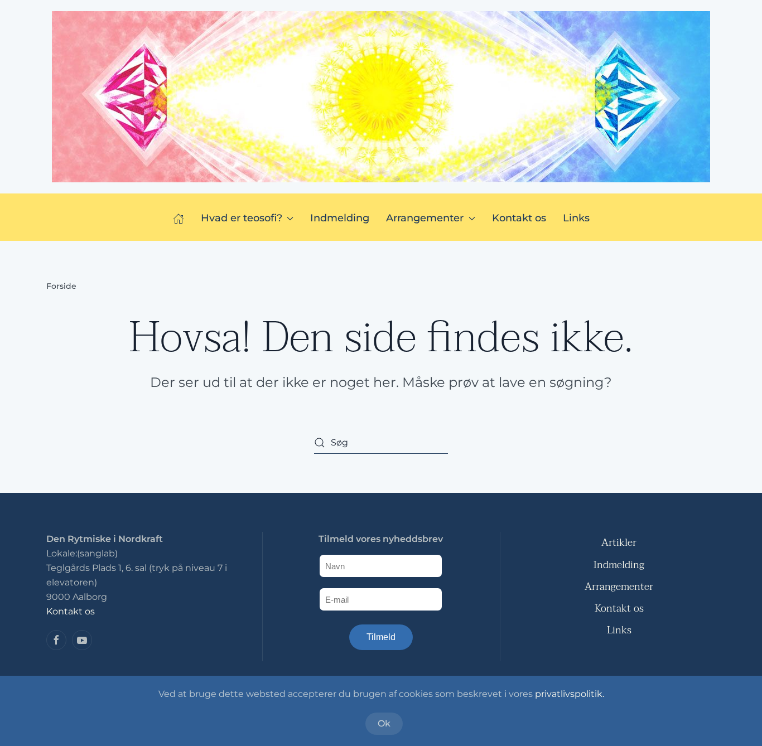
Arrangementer (619, 586)
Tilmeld (381, 637)
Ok (384, 723)
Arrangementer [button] (425, 218)
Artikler (618, 542)
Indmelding (339, 218)
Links (576, 218)
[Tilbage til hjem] (381, 96)
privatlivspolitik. (569, 694)
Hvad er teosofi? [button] (241, 218)
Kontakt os (519, 218)
